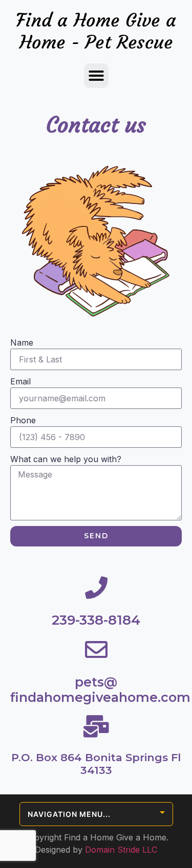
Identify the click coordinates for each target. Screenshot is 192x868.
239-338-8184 (96, 620)
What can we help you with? (65, 459)
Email (20, 381)
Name (21, 342)
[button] (96, 75)
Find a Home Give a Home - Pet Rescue (96, 31)
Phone (23, 420)
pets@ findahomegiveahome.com (100, 689)
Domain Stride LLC (121, 849)
